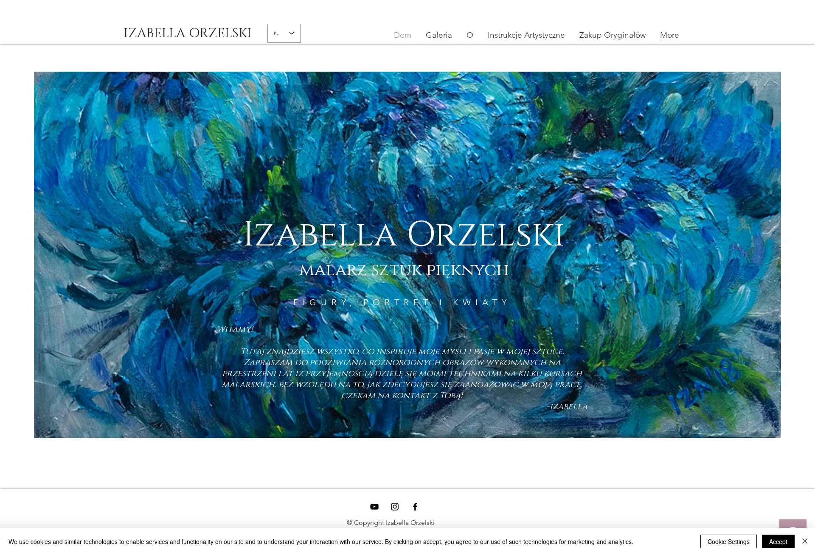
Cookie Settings (729, 541)
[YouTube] (374, 507)
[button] (526, 35)
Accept (778, 541)
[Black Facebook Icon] (415, 507)
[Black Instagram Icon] (395, 507)
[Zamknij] (805, 541)
